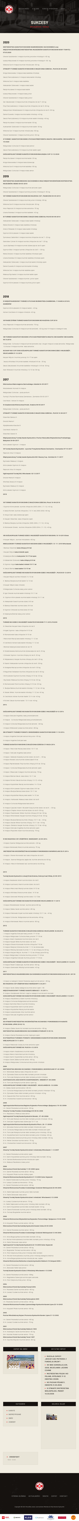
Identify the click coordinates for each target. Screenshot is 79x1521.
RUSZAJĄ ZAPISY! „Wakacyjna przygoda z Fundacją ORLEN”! (56, 1359)
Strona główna (35, 27)
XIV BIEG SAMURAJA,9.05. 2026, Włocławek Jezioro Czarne (56, 1367)
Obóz (11, 1418)
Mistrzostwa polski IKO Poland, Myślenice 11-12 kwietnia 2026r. (56, 1376)
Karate (12, 1410)
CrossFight (14, 1457)
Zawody (12, 1422)
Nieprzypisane (15, 1414)
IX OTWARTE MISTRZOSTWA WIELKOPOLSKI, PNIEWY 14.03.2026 (57, 1391)
